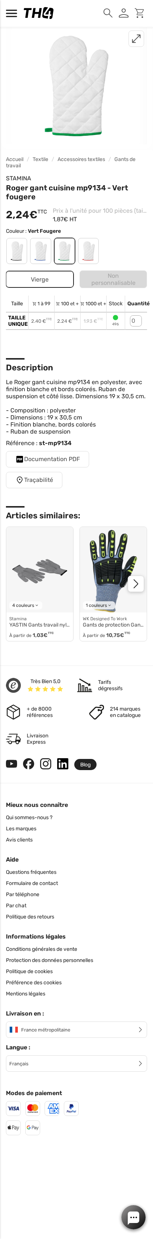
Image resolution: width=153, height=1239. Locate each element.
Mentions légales (25, 994)
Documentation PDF (52, 459)
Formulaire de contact (32, 883)
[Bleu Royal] (40, 251)
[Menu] (13, 13)
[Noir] (16, 251)
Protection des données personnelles (49, 960)
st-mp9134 (55, 443)
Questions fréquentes (31, 872)
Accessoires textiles (81, 159)
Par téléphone (22, 894)
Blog (85, 765)
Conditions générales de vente (41, 949)
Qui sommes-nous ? (29, 817)
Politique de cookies (29, 971)
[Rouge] (88, 251)
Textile (40, 159)
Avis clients (19, 840)
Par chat (16, 905)
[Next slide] (136, 584)
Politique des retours (30, 917)
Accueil (14, 159)
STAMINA (18, 178)
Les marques (21, 829)
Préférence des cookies (34, 982)
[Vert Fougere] (64, 251)
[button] (133, 1217)
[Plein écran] (136, 38)
